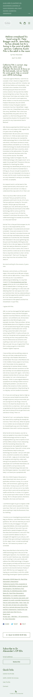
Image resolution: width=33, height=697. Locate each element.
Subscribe (16, 662)
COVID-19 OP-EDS (8, 674)
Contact (5, 686)
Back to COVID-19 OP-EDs (18, 635)
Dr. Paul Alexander (18, 693)
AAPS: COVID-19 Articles (11, 678)
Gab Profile (6, 682)
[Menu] (29, 23)
